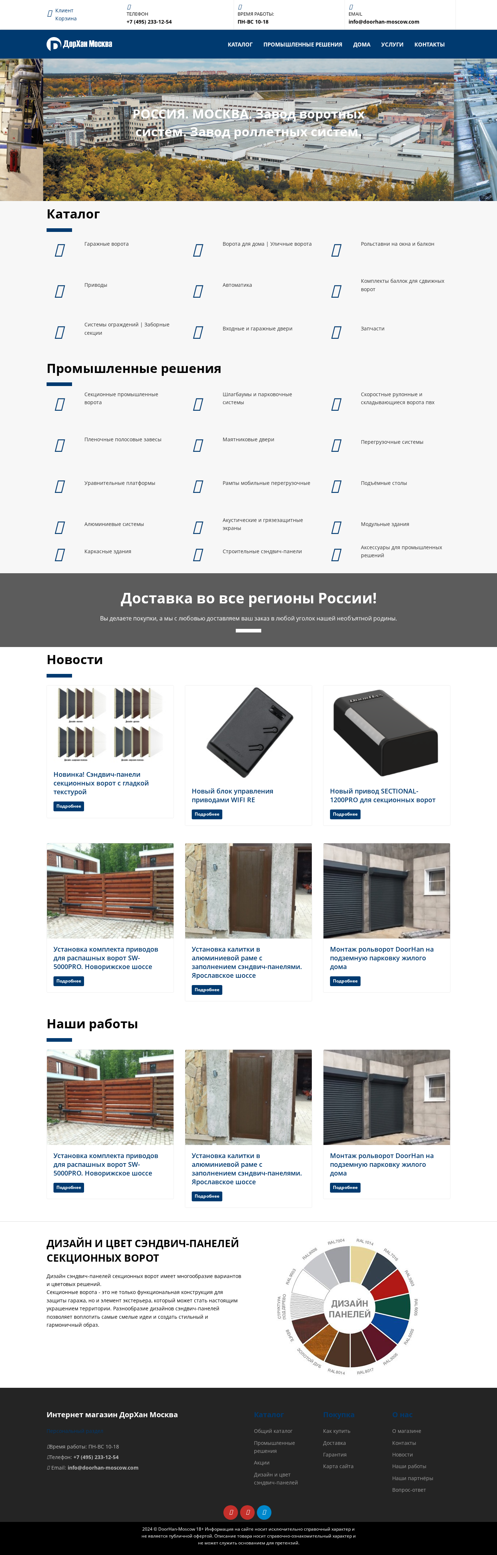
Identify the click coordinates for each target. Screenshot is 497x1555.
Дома (361, 44)
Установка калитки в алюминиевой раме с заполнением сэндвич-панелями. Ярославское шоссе (247, 962)
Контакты (429, 44)
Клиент (64, 10)
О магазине (406, 1430)
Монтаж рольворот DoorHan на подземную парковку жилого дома (382, 958)
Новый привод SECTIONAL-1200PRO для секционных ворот (383, 795)
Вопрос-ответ (409, 1489)
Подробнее (68, 806)
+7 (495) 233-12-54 (96, 1457)
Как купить (336, 1430)
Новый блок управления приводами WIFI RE (232, 795)
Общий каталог (273, 1430)
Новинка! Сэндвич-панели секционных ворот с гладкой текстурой (101, 783)
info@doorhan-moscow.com (103, 1467)
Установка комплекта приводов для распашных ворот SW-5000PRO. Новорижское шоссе (105, 958)
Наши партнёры (412, 1478)
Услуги (392, 44)
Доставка (334, 1442)
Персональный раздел (75, 1430)
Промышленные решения (302, 44)
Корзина (66, 18)
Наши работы (409, 1466)
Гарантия (335, 1454)
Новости (402, 1454)
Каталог (240, 44)
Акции (262, 1462)
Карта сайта (338, 1466)
